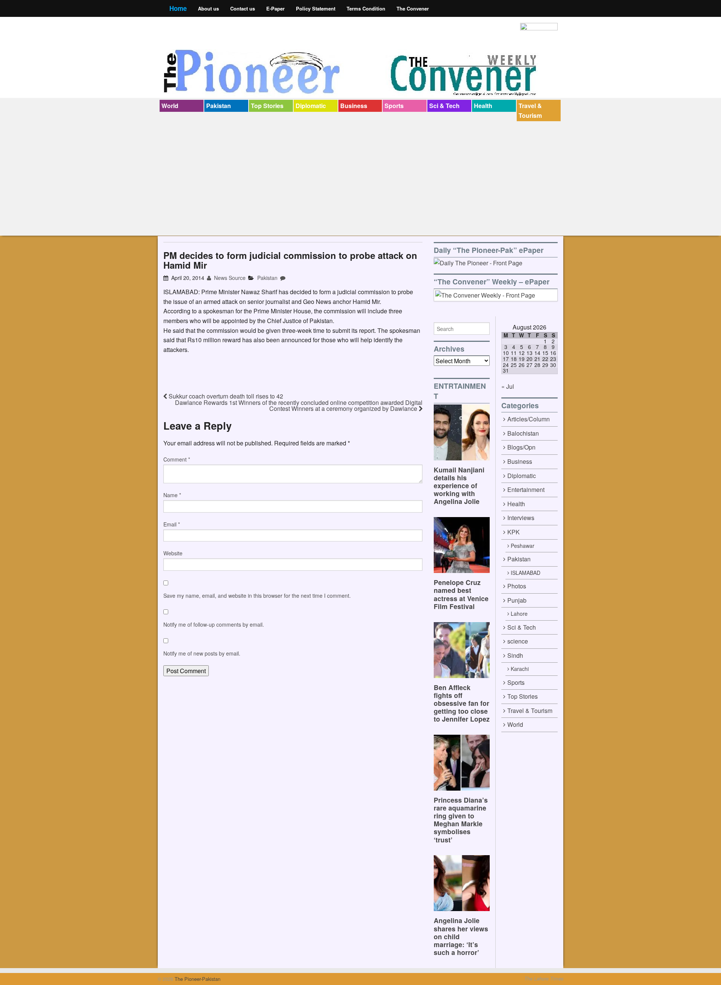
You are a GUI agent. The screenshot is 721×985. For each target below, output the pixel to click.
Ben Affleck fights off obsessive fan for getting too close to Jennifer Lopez (462, 703)
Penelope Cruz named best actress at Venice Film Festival (461, 594)
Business (353, 105)
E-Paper (275, 8)
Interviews (520, 517)
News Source (229, 277)
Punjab (516, 600)
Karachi (520, 668)
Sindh (515, 655)
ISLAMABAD (525, 572)
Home (178, 8)
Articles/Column (528, 419)
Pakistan (218, 105)
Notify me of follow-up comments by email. (213, 624)
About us (208, 8)
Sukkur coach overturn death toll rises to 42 (225, 396)
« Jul (507, 386)
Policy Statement (315, 8)
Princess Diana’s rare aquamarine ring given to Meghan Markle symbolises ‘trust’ (461, 819)
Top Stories (267, 105)
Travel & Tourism (530, 110)
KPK (513, 532)
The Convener (413, 8)
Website (173, 553)
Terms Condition (366, 8)
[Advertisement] (360, 177)
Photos (516, 586)
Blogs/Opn (521, 447)
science (517, 641)
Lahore (519, 613)
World (169, 105)
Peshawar (522, 545)
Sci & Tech (444, 105)
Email (171, 524)
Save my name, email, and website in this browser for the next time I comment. (257, 595)
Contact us (242, 8)
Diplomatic (311, 105)
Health (483, 105)
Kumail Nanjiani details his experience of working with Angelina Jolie (459, 485)
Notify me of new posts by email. (201, 653)
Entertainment (526, 489)
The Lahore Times (543, 978)
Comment (176, 459)
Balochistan (523, 433)
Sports (394, 105)
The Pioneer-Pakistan (196, 978)
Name (172, 495)
